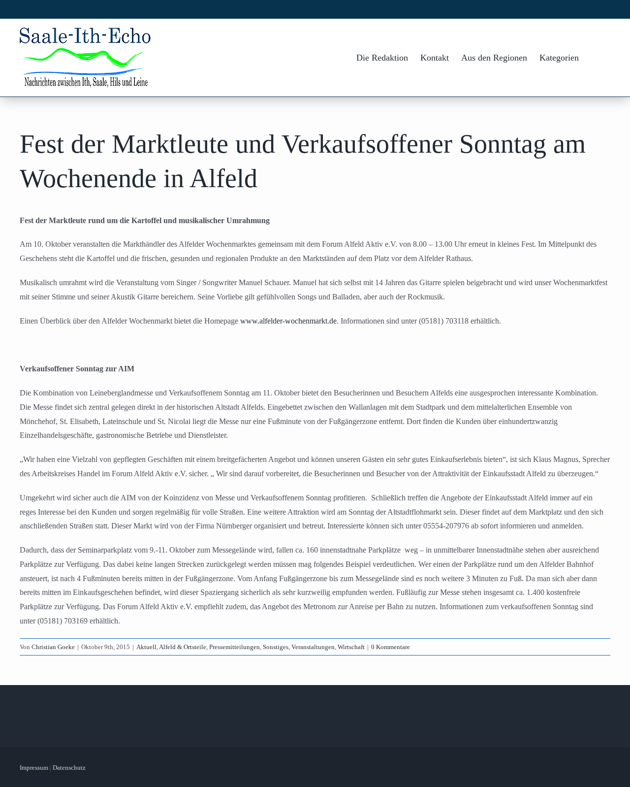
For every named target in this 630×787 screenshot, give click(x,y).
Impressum (34, 767)
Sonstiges (275, 647)
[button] (594, 58)
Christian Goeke (53, 647)
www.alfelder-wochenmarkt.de (288, 321)
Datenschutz (69, 767)
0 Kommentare (390, 647)
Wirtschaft (351, 647)
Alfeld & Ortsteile (182, 647)
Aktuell (146, 647)
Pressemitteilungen (234, 647)
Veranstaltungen (313, 647)
